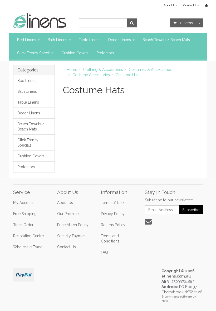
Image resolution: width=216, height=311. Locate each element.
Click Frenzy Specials (35, 53)
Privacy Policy (113, 214)
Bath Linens (58, 40)
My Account (23, 203)
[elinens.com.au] (39, 20)
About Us (170, 5)
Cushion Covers (75, 53)
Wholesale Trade (27, 247)
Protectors (105, 53)
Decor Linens (120, 40)
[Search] (132, 22)
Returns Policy (113, 225)
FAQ (104, 252)
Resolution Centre (28, 236)
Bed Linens (27, 40)
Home (72, 69)
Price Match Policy (73, 225)
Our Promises (68, 214)
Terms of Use (112, 203)
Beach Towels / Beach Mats (166, 40)
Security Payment (72, 236)
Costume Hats (128, 75)
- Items (185, 23)
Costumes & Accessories (150, 69)
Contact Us (191, 5)
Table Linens (89, 40)
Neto (164, 301)
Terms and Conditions (110, 238)
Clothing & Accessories (103, 69)
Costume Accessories (91, 75)
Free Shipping (25, 214)
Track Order (23, 225)
